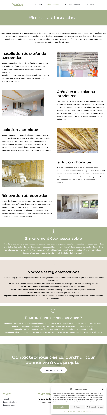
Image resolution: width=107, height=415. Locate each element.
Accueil (6, 399)
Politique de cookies (70, 411)
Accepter (60, 407)
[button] (103, 389)
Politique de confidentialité (85, 411)
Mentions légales (45, 399)
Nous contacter (9, 405)
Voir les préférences (95, 407)
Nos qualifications (10, 402)
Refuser (77, 407)
